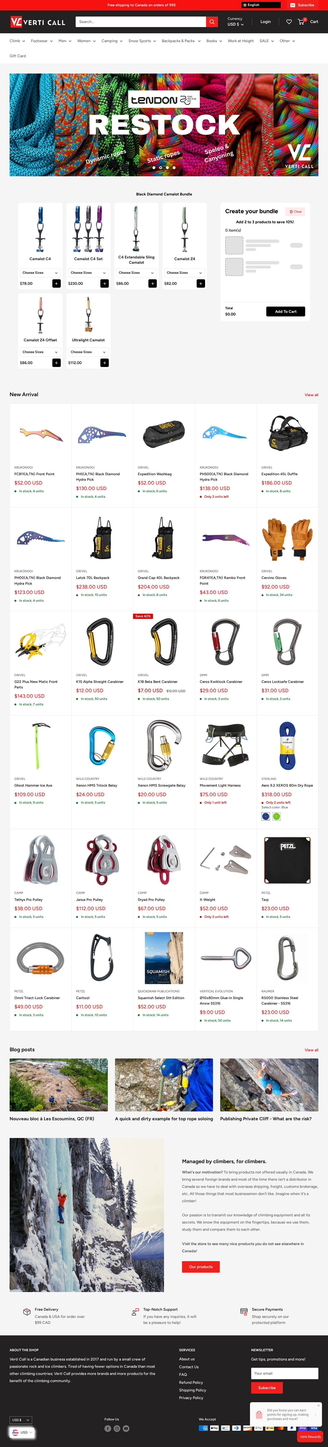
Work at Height (241, 41)
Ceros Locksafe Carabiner (282, 682)
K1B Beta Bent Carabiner (157, 682)
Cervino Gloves (273, 578)
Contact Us (189, 1367)
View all (312, 395)
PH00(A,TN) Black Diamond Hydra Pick (37, 580)
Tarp (265, 900)
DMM (203, 675)
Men (62, 41)
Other (285, 41)
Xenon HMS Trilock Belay (96, 785)
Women (84, 41)
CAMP (18, 893)
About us (186, 1359)
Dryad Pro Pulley (151, 900)
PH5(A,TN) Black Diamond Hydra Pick (98, 477)
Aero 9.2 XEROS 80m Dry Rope (287, 785)
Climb (15, 41)
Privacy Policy (191, 1398)
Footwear (39, 41)
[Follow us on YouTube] (126, 1428)
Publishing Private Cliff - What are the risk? (266, 1118)
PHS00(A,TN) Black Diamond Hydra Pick (224, 477)
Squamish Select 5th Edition (161, 998)
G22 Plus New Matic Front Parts (36, 684)
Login (266, 21)
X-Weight (207, 900)
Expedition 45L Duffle (279, 474)
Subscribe (306, 5)
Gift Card (18, 56)
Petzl (266, 893)
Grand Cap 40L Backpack (159, 578)
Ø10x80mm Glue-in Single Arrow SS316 (221, 1001)
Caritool (83, 998)
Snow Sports (139, 41)
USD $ (16, 1420)
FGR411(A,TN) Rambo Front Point (222, 580)
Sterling (268, 779)
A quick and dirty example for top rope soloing (164, 1118)
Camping (109, 41)
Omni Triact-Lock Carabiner (37, 998)
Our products (201, 1266)
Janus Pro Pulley (89, 900)
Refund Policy (191, 1382)
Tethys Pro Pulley (28, 900)
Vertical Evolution (216, 991)
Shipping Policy (192, 1390)
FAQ (183, 1374)
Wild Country (87, 779)
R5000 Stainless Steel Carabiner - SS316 (279, 1001)
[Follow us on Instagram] (117, 1428)
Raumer (267, 991)
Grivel (143, 467)
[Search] (212, 22)
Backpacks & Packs (178, 41)
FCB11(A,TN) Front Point (34, 474)
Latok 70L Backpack (92, 578)
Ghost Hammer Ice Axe (33, 785)
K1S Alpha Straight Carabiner (99, 682)
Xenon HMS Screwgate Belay (161, 785)
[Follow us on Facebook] (107, 1428)
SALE (264, 41)
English (253, 5)
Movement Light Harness (220, 785)
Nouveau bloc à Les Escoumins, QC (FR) (52, 1118)
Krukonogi (23, 467)
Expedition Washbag (155, 474)
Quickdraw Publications (159, 991)
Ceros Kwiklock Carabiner (221, 682)
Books (212, 41)
